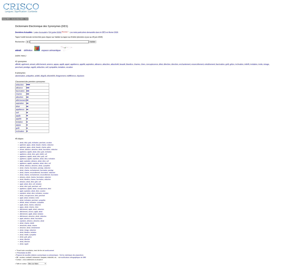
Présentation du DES (24, 253)
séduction (41, 67)
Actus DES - (6, 19)
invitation (253, 64)
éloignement (61, 76)
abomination (20, 76)
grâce (232, 64)
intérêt (246, 64)
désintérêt (51, 76)
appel (67, 64)
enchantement (184, 64)
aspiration (90, 64)
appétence (74, 64)
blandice (129, 64)
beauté (122, 64)
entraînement (210, 64)
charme (137, 64)
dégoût (43, 76)
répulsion (80, 76)
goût (227, 64)
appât (62, 64)
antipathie (30, 76)
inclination (239, 64)
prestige (27, 67)
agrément (25, 64)
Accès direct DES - (18, 19)
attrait (18, 50)
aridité (37, 76)
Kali (26, 19)
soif (46, 67)
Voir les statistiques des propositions (71, 255)
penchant (19, 67)
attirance (98, 64)
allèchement (41, 64)
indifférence (71, 76)
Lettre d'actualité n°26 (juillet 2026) (51, 32)
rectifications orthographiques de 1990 (73, 257)
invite (260, 64)
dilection (167, 64)
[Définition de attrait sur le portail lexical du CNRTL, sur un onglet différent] (37, 50)
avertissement (49, 250)
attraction (106, 64)
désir (161, 64)
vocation (69, 67)
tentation (61, 67)
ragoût (33, 67)
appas (56, 64)
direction (174, 64)
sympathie (53, 67)
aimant (32, 64)
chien (143, 64)
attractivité (115, 64)
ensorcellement (197, 64)
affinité (17, 64)
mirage (266, 64)
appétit (82, 64)
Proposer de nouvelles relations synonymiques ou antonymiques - (38, 255)
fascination (220, 64)
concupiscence (152, 64)
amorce (50, 64)
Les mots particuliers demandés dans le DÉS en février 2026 (94, 32)
